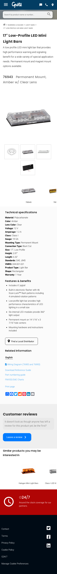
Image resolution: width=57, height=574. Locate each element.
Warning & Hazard (15, 25)
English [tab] (9, 357)
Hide (51, 378)
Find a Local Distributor (22, 341)
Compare (28, 468)
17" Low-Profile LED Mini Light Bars (18, 28)
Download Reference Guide (18, 370)
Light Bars (30, 25)
